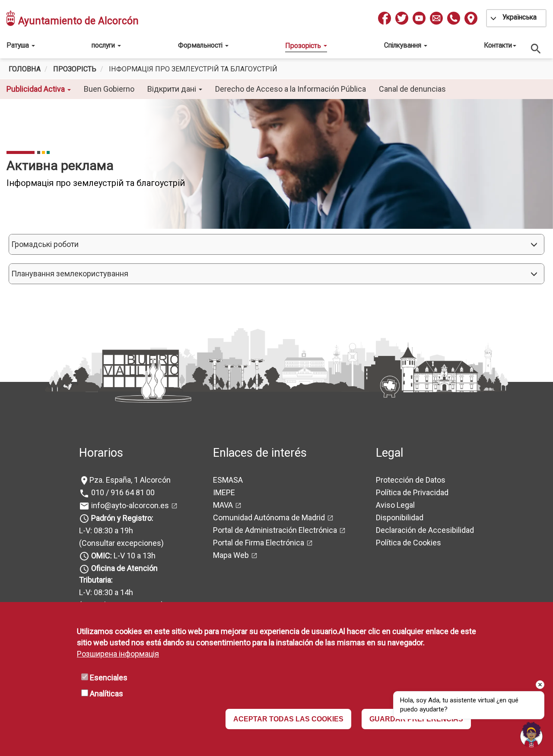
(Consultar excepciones (120, 543)
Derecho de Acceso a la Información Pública (290, 88)
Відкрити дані (172, 88)
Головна (25, 69)
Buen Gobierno (109, 88)
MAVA (223, 504)
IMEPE (224, 492)
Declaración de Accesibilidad (425, 530)
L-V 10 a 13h (123, 555)
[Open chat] (531, 734)
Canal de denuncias (412, 88)
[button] (276, 244)
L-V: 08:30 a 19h (106, 530)
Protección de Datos (410, 479)
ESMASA (228, 479)
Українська (519, 17)
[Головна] (11, 18)
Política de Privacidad (412, 492)
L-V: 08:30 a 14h (106, 592)
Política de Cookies (408, 542)
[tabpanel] (276, 164)
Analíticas (106, 693)
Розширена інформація (118, 653)
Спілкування (403, 45)
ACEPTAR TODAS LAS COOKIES (288, 719)
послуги (104, 45)
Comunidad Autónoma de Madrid (269, 517)
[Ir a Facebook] (384, 18)
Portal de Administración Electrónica (275, 530)
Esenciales (108, 677)
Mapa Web (231, 555)
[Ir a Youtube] (419, 18)
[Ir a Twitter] (401, 18)
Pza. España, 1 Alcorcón (130, 479)
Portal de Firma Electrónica (258, 542)
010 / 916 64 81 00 (122, 492)
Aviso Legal (395, 504)
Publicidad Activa (36, 88)
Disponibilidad (399, 517)
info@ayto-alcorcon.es (129, 505)
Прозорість (304, 46)
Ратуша (18, 45)
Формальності (201, 45)
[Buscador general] (536, 48)
